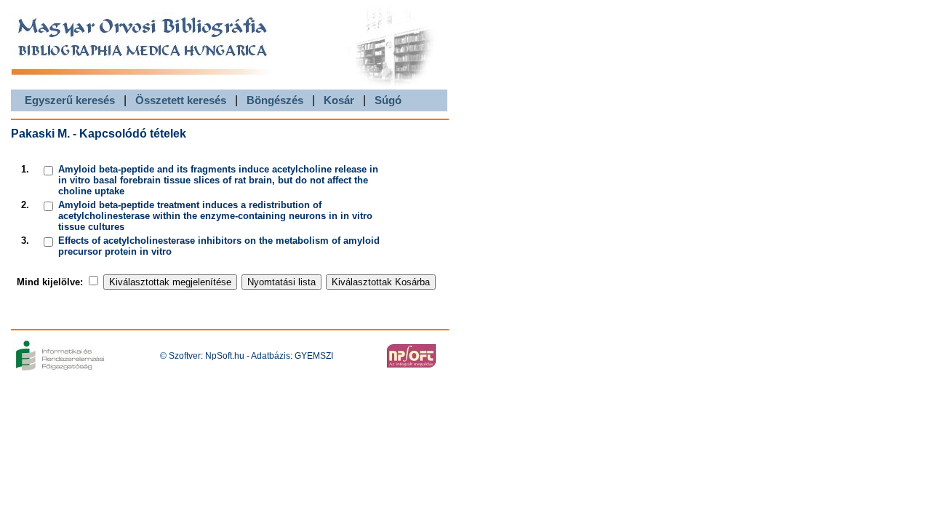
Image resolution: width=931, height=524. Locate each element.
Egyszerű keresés (70, 100)
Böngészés (275, 100)
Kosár (339, 100)
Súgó (388, 100)
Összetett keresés (180, 100)
